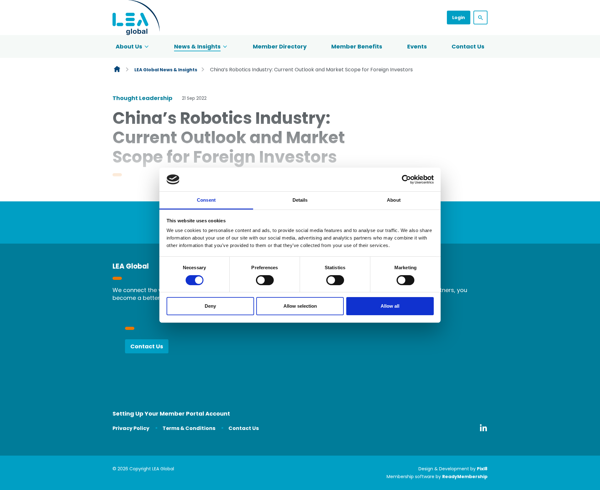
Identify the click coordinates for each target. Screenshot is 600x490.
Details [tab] (300, 200)
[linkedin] (483, 428)
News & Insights (197, 46)
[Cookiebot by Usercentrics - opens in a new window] (406, 179)
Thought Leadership (142, 98)
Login (458, 17)
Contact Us (468, 46)
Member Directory (280, 46)
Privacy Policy (130, 428)
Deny (210, 306)
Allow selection (300, 306)
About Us (129, 46)
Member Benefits (356, 46)
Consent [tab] (206, 200)
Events (417, 46)
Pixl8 (482, 469)
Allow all (390, 306)
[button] (480, 17)
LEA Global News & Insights (165, 70)
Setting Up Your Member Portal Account (171, 413)
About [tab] (394, 200)
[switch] (265, 280)
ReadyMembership (465, 476)
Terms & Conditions (188, 428)
